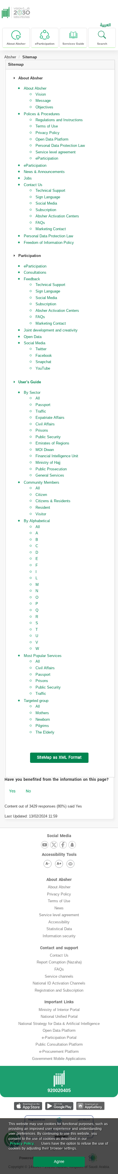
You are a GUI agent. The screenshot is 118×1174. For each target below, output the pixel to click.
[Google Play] (59, 1106)
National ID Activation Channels (59, 983)
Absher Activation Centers (57, 216)
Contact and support (59, 948)
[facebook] (63, 845)
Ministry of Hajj (48, 462)
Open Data (33, 336)
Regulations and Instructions (59, 119)
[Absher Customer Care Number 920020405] (59, 1083)
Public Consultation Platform (59, 1044)
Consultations (35, 272)
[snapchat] (72, 845)
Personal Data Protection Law (60, 145)
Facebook (44, 355)
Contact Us (59, 955)
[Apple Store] (28, 1106)
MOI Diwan (45, 449)
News (59, 908)
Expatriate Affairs (50, 417)
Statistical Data (59, 928)
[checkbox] (12, 791)
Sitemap (16, 64)
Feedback (32, 279)
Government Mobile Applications (59, 1058)
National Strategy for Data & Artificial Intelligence (59, 1023)
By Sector (32, 392)
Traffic (41, 411)
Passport (43, 404)
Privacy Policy (48, 132)
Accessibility (59, 922)
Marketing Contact (51, 228)
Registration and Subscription (59, 990)
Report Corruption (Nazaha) (59, 962)
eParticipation (47, 158)
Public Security (48, 436)
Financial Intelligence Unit (57, 456)
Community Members (41, 482)
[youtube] (45, 845)
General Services (50, 475)
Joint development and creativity (51, 330)
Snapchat (43, 361)
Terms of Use (47, 126)
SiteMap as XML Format (59, 757)
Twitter (41, 349)
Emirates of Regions (52, 443)
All (38, 398)
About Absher (59, 880)
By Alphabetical (37, 520)
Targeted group (36, 700)
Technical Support (50, 190)
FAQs (40, 222)
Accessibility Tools (59, 854)
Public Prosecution (51, 469)
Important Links (59, 1002)
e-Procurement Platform (59, 1051)
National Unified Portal (59, 1016)
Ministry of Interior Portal (59, 1009)
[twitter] (54, 845)
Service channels (59, 976)
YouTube (43, 368)
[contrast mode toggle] (70, 864)
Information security (59, 936)
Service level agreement (56, 152)
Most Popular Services (43, 655)
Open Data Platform (52, 139)
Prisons (42, 430)
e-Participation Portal (59, 1037)
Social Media (46, 203)
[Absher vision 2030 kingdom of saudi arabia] (15, 12)
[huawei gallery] (90, 1106)
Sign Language (48, 197)
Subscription (46, 209)
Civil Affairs (45, 424)
